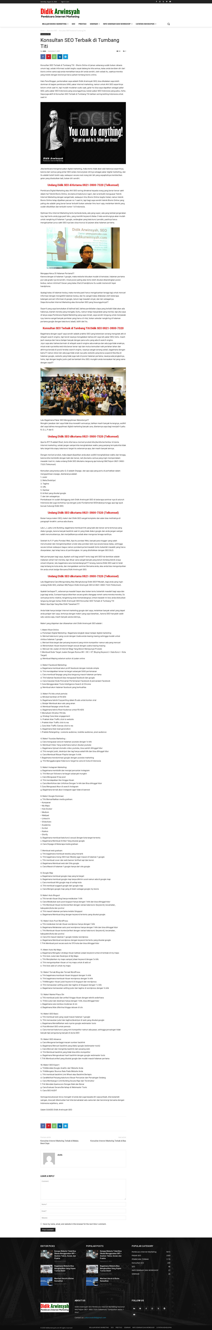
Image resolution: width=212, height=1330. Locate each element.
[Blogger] (140, 1308)
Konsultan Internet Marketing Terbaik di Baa (108, 1141)
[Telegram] (65, 56)
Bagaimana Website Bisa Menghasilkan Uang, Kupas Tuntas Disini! (65, 1268)
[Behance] (134, 1308)
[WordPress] (164, 1308)
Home (42, 31)
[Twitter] (163, 1)
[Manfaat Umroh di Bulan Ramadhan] (46, 1281)
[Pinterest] (48, 56)
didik (44, 51)
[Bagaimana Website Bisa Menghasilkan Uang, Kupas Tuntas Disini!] (46, 1269)
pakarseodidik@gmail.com (95, 1317)
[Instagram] (160, 1)
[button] (169, 24)
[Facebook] (156, 1)
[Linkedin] (59, 56)
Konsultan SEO (52, 31)
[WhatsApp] (54, 56)
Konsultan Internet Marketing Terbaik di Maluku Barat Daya (59, 1142)
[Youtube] (170, 1)
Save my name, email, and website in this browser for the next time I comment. (74, 1224)
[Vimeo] (166, 1)
